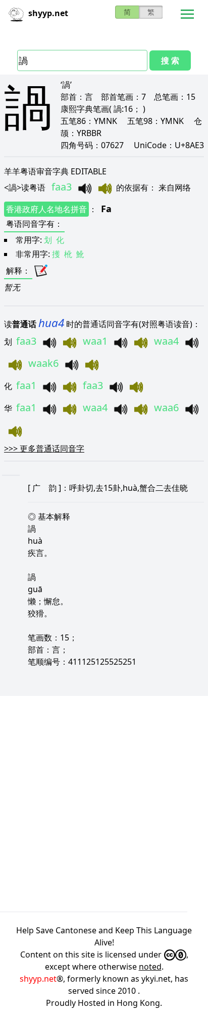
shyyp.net (38, 978)
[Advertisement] (104, 804)
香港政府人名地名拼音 (46, 209)
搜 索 (170, 60)
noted (150, 966)
